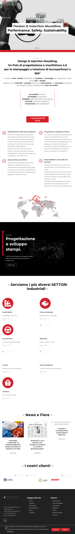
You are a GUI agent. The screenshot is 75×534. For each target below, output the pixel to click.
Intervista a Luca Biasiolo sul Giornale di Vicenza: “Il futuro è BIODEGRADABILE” (37, 445)
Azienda (31, 503)
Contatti (31, 512)
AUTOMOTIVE (7, 339)
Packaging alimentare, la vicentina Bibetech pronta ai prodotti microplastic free (13, 445)
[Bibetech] (9, 3)
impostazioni (10, 531)
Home (31, 501)
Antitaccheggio (57, 512)
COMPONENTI (7, 312)
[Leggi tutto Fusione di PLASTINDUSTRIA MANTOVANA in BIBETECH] (62, 423)
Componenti (56, 501)
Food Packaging (57, 503)
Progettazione (33, 508)
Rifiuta (65, 529)
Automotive (56, 505)
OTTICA (5, 365)
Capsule (55, 515)
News (31, 510)
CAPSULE (5, 391)
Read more (13, 454)
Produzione (32, 505)
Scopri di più (11, 265)
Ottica (54, 510)
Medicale (55, 508)
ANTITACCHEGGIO (46, 365)
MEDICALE (43, 339)
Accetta (56, 529)
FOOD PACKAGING (46, 312)
